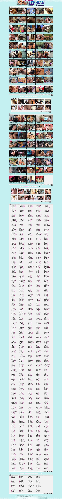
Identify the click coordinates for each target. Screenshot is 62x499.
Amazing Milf (12, 271)
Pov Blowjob (37, 408)
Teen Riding (45, 372)
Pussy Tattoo (37, 433)
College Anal (20, 323)
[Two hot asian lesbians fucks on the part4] (22, 74)
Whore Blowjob (46, 433)
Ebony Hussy (29, 476)
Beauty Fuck (12, 376)
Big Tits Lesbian (13, 420)
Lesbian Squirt (37, 206)
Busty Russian (21, 276)
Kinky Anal (29, 374)
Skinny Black (45, 261)
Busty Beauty (20, 268)
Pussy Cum (37, 425)
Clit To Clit (20, 310)
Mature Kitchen (37, 255)
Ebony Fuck (20, 421)
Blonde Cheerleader (13, 462)
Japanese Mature (29, 364)
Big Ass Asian (12, 386)
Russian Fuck (45, 215)
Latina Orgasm (29, 403)
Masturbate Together (38, 232)
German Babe (29, 236)
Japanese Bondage (30, 358)
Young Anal (45, 454)
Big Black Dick (13, 397)
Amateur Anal (12, 216)
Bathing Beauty (13, 350)
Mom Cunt (37, 310)
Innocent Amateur (30, 332)
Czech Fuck (20, 371)
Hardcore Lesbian (30, 294)
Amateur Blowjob (13, 220)
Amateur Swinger (13, 258)
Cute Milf (20, 365)
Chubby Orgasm (21, 299)
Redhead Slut (37, 455)
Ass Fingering (12, 335)
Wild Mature (45, 446)
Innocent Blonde (29, 333)
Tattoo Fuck (45, 327)
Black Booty (12, 434)
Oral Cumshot (37, 349)
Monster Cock (37, 318)
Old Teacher (37, 347)
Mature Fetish (37, 248)
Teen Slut (45, 374)
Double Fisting (21, 400)
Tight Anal (45, 389)
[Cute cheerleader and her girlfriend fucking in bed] (31, 31)
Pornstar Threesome (38, 407)
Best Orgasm (12, 385)
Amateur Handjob (13, 238)
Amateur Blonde (13, 219)
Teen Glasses (45, 358)
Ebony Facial (20, 420)
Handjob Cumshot (30, 288)
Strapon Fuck (45, 310)
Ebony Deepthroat (21, 419)
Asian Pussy (12, 329)
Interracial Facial (29, 343)
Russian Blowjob (46, 212)
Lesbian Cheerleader (30, 421)
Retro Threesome (38, 467)
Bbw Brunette (12, 357)
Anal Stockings (13, 298)
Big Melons (12, 413)
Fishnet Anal (29, 213)
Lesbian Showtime (30, 491)
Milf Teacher (37, 301)
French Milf (29, 229)
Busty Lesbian (21, 273)
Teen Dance (45, 346)
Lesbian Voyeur (37, 218)
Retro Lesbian (37, 463)
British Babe (20, 230)
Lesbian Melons (29, 444)
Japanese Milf (29, 365)
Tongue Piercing (46, 398)
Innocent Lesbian (30, 335)
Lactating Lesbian (30, 384)
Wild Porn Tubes (34, 194)
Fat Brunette (20, 449)
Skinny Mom (45, 269)
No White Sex (29, 480)
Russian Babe (45, 209)
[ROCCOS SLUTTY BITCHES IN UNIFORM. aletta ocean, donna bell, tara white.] (31, 147)
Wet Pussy (45, 430)
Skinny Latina (45, 265)
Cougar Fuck (20, 331)
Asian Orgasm (12, 325)
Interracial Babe (29, 338)
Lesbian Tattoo (37, 212)
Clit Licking (20, 307)
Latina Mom (29, 402)
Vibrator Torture (46, 412)
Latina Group (29, 398)
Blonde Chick (12, 463)
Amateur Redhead (13, 249)
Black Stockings (13, 449)
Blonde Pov (20, 211)
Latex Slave (29, 390)
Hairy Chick (29, 279)
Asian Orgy (12, 326)
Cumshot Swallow (21, 357)
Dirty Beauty (20, 385)
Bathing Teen (12, 351)
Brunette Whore (21, 261)
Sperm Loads (45, 301)
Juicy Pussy (29, 373)
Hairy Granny (29, 281)
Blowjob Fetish (21, 219)
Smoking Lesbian (46, 287)
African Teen (12, 215)
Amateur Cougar (13, 226)
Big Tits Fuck (12, 419)
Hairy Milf (29, 286)
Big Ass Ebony (13, 391)
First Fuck (29, 208)
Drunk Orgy (20, 408)
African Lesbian (13, 214)
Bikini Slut (12, 426)
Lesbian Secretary (30, 462)
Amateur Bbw (12, 218)
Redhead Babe (37, 446)
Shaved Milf (45, 247)
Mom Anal (37, 308)
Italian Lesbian (29, 352)
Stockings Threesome (46, 308)
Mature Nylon (37, 260)
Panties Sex (37, 368)
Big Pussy (12, 416)
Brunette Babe (21, 236)
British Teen (20, 234)
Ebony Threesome (21, 432)
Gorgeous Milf (29, 261)
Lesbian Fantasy (29, 428)
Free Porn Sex (38, 491)
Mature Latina (37, 256)
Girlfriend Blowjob (30, 246)
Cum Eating (20, 347)
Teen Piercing (45, 370)
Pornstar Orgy (37, 401)
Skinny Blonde (46, 262)
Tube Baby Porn (22, 485)
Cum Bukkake (21, 346)
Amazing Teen (12, 273)
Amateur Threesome (13, 260)
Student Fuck (45, 314)
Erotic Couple (20, 434)
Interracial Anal (29, 337)
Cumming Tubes (30, 481)
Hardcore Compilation (30, 293)
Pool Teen (37, 394)
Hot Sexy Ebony (30, 478)
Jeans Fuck (29, 370)
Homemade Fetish (30, 301)
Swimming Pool (46, 326)
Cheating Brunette (21, 286)
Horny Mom (29, 316)
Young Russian (46, 466)
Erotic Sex (20, 436)
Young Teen (45, 469)
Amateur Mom (12, 243)
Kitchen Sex (29, 382)
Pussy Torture (37, 435)
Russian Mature (46, 218)
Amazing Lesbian (13, 270)
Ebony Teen (20, 431)
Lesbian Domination (30, 427)
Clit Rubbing (20, 309)
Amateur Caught (13, 222)
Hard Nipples (29, 291)
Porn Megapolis (38, 485)
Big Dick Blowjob (13, 408)
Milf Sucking (37, 300)
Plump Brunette (37, 388)
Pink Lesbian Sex (38, 484)
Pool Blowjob (37, 390)
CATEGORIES (22, 96)
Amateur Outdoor (13, 247)
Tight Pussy (45, 393)
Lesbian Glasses (29, 434)
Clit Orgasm (20, 308)
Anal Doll (12, 285)
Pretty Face (37, 417)
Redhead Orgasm (38, 453)
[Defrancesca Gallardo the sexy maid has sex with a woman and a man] (31, 74)
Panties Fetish (37, 366)
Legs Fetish (29, 411)
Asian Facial (12, 315)
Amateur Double (13, 232)
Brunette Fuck (21, 248)
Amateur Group (13, 237)
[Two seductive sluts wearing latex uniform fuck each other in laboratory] (13, 121)
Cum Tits (20, 355)
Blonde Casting (13, 461)
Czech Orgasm (21, 375)
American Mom (13, 279)
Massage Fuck (37, 229)
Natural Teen (37, 333)
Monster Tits (37, 321)
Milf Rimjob (37, 294)
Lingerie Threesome (38, 227)
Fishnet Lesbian (29, 214)
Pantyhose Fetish (38, 369)
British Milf (20, 232)
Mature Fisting (37, 249)
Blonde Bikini (12, 460)
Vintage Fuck (45, 415)
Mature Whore (37, 274)
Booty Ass (20, 223)
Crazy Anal (20, 339)
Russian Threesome (46, 222)
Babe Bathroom (13, 342)
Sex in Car (45, 235)
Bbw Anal (12, 355)
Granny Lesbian (29, 265)
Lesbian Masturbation (30, 443)
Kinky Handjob (29, 376)
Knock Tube (21, 479)
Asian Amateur (13, 305)
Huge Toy (29, 331)
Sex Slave (45, 234)
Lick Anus (37, 222)
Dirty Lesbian (20, 389)
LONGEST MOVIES (35, 96)
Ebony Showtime (30, 477)
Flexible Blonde (29, 218)
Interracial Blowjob (30, 339)
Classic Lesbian (21, 304)
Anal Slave (12, 297)
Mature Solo (37, 267)
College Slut (20, 328)
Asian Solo (12, 331)
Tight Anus (45, 390)
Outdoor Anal (37, 357)
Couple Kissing (21, 336)
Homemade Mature (30, 303)
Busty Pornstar (21, 275)
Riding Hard (45, 205)
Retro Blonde (37, 460)
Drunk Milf (20, 407)
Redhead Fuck (37, 450)
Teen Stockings (46, 377)
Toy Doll (45, 399)
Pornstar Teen (37, 406)
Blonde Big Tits (13, 459)
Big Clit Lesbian (13, 400)
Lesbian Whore (37, 219)
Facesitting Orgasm (21, 441)
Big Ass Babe (12, 387)
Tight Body (45, 391)
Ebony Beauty (21, 416)
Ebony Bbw (20, 415)
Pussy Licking (37, 429)
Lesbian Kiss (29, 439)
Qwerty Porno (14, 194)
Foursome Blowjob (30, 223)
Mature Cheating (38, 242)
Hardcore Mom (29, 295)
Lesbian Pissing (29, 455)
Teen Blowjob (45, 339)
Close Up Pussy (21, 315)
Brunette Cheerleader (21, 242)
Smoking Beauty (46, 282)
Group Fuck (29, 270)
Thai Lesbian (45, 384)
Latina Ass (29, 392)
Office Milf (37, 343)
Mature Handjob (38, 252)
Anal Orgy (12, 294)
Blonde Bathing (13, 457)
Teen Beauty (45, 337)
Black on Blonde (13, 454)
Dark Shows (21, 489)
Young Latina (45, 464)
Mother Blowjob (38, 323)
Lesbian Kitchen (29, 440)
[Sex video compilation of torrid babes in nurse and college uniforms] (31, 83)
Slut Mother (45, 279)
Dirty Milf (20, 390)
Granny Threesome (30, 268)
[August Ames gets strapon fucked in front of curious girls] (13, 31)
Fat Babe (20, 447)
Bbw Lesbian (12, 360)
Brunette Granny (21, 249)
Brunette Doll (20, 246)
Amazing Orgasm (13, 272)
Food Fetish (29, 220)
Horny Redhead (29, 319)
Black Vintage (12, 452)
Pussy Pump (37, 432)
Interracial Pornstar (30, 349)
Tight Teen (45, 394)
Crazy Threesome (21, 345)
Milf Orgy (37, 291)
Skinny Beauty (45, 260)
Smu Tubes (21, 484)
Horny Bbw (29, 307)
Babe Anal (12, 340)
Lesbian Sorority (29, 469)
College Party (20, 326)
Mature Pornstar (37, 263)
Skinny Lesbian (46, 266)
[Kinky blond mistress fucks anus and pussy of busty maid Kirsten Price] (13, 164)
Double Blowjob (21, 398)
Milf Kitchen (37, 288)
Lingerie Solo (37, 226)
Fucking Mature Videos (31, 484)
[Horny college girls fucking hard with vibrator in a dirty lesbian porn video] (40, 74)
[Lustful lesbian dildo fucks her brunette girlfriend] (31, 22)
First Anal (29, 207)
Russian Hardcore (46, 216)
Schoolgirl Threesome (46, 226)
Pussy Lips (37, 430)
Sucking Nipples (46, 324)
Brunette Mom (21, 252)
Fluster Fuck (21, 110)
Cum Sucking (20, 354)
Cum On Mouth (21, 350)
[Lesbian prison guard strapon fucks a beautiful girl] (31, 164)
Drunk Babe (20, 403)
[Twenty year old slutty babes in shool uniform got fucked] (48, 31)
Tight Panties (45, 392)
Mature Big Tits (37, 239)
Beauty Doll (12, 375)
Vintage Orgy (45, 421)
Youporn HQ (48, 194)
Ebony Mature (21, 425)
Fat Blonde (20, 448)
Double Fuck (20, 401)
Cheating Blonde (21, 285)
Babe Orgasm (12, 346)
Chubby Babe (20, 293)
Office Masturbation (38, 342)
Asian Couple (12, 312)
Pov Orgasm (37, 411)
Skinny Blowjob (46, 263)
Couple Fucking (21, 335)
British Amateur (21, 229)
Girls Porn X (37, 488)
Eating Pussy (20, 412)
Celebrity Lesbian (21, 282)
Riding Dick (37, 469)
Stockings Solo (46, 307)
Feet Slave (20, 458)
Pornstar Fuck (37, 398)
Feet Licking (20, 457)
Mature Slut (37, 266)
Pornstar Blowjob (38, 396)
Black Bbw (12, 432)
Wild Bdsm (45, 441)
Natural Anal (37, 329)
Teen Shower (45, 373)
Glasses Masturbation (30, 257)
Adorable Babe (13, 206)
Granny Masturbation (30, 266)
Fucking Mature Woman (31, 485)
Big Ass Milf (12, 394)
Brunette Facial (21, 247)
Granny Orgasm (29, 267)
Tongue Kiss (45, 397)
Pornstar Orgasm (38, 400)
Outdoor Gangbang (38, 360)
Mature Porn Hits (38, 482)
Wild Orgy (45, 448)
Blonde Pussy (20, 212)
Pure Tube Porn (21, 481)
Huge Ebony (29, 325)
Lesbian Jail (29, 438)
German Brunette (30, 238)
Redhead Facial (37, 449)
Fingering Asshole (21, 469)
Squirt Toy (45, 303)
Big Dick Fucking (13, 410)
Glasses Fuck (29, 256)
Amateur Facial (13, 233)
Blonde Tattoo (21, 215)
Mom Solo (37, 315)
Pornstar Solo (37, 405)
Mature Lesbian (37, 257)
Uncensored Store (27, 194)
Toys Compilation (46, 401)
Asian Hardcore (13, 319)
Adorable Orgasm (13, 210)
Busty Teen (20, 277)
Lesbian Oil (29, 450)
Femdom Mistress (21, 461)
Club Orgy (20, 316)
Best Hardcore (12, 384)
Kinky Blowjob (29, 375)
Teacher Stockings (46, 331)
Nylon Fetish (37, 339)
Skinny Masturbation (46, 267)
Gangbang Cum (29, 234)
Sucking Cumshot (46, 322)
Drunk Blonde (21, 404)
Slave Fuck (45, 274)
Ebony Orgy (20, 428)
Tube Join (34, 104)
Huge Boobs (29, 322)
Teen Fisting (45, 356)
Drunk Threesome (21, 411)
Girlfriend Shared (30, 249)
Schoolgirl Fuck (46, 224)
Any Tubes (34, 200)
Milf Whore (37, 304)
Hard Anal (29, 289)
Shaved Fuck (45, 244)
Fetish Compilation (21, 465)
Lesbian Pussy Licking (30, 459)
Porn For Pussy (38, 489)
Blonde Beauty (12, 458)
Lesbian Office (29, 449)
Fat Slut (20, 455)
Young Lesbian (46, 465)
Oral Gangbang (37, 350)
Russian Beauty (46, 210)
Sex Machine (45, 232)
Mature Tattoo (37, 271)
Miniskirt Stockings (38, 307)
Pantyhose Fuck (37, 370)
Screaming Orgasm (46, 227)
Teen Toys (45, 382)
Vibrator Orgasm (46, 410)
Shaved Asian (45, 238)
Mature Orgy (37, 262)
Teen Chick (45, 342)
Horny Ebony (29, 312)
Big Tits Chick (12, 418)
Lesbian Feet (29, 429)
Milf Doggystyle (38, 282)
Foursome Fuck (29, 224)
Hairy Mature (29, 285)
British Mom (20, 233)
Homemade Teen (29, 305)
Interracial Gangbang (30, 344)
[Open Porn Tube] (48, 121)
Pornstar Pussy (37, 404)
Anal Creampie (13, 283)
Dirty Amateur (21, 383)
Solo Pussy (45, 295)
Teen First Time (46, 355)
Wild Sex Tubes (41, 194)
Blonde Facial (12, 466)
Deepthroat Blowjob (21, 378)
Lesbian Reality (29, 460)
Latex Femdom (29, 386)
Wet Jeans (45, 427)
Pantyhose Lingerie (38, 371)
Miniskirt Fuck (37, 305)
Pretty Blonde (37, 415)
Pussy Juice (37, 428)
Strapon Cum (45, 309)
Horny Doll (29, 311)
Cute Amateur (21, 358)
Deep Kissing (20, 377)
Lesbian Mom (29, 446)
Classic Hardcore (21, 303)
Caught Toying (21, 281)
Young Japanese (46, 463)
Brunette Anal (21, 235)
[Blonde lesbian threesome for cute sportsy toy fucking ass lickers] (22, 83)
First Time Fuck (29, 211)
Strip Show (45, 312)
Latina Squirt (29, 407)
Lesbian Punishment (30, 458)
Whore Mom (45, 436)
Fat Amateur (20, 446)
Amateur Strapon (13, 255)
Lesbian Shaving (29, 464)
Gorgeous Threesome (30, 262)
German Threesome (30, 243)
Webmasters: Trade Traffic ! (25, 498)
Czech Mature (21, 372)
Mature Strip (37, 269)
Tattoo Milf (45, 329)
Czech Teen (20, 376)
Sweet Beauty (45, 325)
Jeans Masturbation (30, 371)
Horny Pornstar (29, 318)
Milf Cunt (37, 281)
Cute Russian (20, 366)
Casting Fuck (20, 279)
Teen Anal (45, 333)
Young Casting (45, 460)
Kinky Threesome (30, 380)
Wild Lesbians (45, 445)
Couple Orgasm (21, 337)
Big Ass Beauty (13, 388)
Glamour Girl (29, 251)
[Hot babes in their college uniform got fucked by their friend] (13, 74)
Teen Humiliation (46, 361)
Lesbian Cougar (29, 424)
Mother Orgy (37, 326)
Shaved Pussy (45, 249)
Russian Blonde (46, 211)
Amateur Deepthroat (13, 229)
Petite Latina (37, 384)
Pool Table (37, 393)
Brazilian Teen (21, 228)
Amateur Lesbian (13, 241)
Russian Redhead (46, 221)
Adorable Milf (12, 209)
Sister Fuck (45, 256)
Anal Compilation (13, 282)
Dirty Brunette (21, 386)
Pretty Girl (37, 418)
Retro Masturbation (38, 464)
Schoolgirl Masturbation (47, 225)
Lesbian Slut (29, 467)
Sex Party (45, 233)
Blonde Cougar (13, 464)
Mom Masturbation (38, 312)
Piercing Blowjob (38, 386)
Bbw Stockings (13, 365)
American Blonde (13, 274)
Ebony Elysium (21, 491)
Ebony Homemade (21, 422)
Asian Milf (12, 324)
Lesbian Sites (29, 492)
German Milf (29, 241)
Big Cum (12, 406)
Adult (20, 200)
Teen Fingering (46, 354)
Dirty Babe (20, 384)
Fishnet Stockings (30, 216)
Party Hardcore (37, 374)
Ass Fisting (12, 336)
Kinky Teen (29, 379)
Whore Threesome (46, 438)
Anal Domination (13, 286)
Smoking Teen (45, 290)
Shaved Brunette (46, 242)
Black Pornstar (12, 444)
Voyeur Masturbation (46, 424)
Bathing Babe (12, 349)
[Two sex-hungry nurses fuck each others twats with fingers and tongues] (13, 173)
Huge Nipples (29, 328)
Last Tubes (28, 110)
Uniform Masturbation (46, 408)
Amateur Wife (12, 263)
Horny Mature (29, 315)
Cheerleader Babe (21, 291)
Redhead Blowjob (38, 447)
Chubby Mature (21, 297)
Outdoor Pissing (38, 363)
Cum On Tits (20, 352)
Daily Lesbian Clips (30, 482)
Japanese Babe (29, 356)
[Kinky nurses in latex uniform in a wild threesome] (40, 83)
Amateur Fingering (13, 234)
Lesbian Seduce (29, 463)
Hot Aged (29, 488)
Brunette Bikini (21, 240)
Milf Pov (37, 293)
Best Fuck (12, 383)
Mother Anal (37, 322)
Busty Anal (20, 265)
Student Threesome (46, 316)
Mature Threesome (38, 273)
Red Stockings (37, 444)
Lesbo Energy (38, 476)
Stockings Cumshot (46, 305)
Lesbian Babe (29, 415)
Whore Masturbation (46, 435)
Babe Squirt (12, 347)
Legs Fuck (29, 412)
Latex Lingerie (29, 388)
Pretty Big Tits (37, 414)
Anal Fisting (12, 288)
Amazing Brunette (13, 268)
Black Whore (12, 453)
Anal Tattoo (12, 300)
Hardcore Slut (29, 297)
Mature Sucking (37, 270)
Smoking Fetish (46, 285)
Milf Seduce (37, 295)
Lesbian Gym (29, 436)
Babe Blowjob (12, 343)
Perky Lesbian (37, 378)
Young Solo (45, 468)
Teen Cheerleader (46, 341)
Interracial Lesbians (30, 345)
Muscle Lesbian (37, 328)
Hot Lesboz (29, 489)
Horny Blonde (29, 308)
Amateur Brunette (13, 221)
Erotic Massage (21, 435)
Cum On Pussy (21, 351)
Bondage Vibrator (21, 222)
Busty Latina (20, 272)
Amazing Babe (12, 265)
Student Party (45, 315)
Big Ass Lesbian (13, 393)
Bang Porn (48, 104)
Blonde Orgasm (21, 209)
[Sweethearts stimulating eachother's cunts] (48, 173)
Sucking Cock (45, 321)
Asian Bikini (12, 310)
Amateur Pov (12, 248)
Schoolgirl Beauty (46, 223)
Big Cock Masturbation (13, 405)
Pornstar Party (37, 402)
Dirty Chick (20, 387)
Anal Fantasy (12, 287)
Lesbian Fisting (29, 432)
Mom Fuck (37, 311)
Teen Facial (45, 351)
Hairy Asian (29, 275)
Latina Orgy (29, 404)
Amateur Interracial (13, 240)
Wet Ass (45, 425)
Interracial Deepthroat (30, 341)
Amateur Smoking (13, 253)
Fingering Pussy (29, 206)
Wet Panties (45, 429)
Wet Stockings (45, 431)
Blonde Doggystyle (13, 465)
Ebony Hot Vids (22, 492)
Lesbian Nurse (29, 448)
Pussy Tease (37, 434)
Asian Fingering (13, 316)
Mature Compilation (38, 243)
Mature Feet (37, 247)
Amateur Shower (13, 252)
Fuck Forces (41, 110)
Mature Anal (37, 235)
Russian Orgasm (46, 220)
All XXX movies (27, 104)
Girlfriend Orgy (29, 247)
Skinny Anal (45, 258)
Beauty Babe (12, 372)
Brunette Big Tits (21, 239)
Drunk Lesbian (21, 406)
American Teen (13, 280)
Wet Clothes (45, 426)
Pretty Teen (37, 420)
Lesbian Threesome (38, 214)
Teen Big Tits (45, 338)
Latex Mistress (29, 389)
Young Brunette (46, 459)
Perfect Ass (37, 376)
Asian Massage (13, 321)
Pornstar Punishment (38, 403)
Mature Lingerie (38, 258)
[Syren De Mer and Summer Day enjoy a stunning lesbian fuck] (48, 83)
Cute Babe (20, 359)
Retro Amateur (37, 457)
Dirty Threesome (21, 394)
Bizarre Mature (12, 428)
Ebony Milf (20, 426)
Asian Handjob (13, 318)
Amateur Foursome (13, 235)
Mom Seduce (37, 314)
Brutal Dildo (20, 263)
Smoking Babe (45, 281)
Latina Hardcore (29, 399)
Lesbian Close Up (30, 422)
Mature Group (37, 251)
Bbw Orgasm (12, 363)
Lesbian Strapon (38, 208)
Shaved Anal (45, 237)
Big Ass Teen (12, 396)
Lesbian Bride (29, 420)
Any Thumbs (27, 200)
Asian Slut (12, 330)
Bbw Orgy (12, 364)
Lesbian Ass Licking (30, 414)
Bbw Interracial (13, 358)
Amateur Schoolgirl (13, 251)
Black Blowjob (12, 433)
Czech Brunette (21, 370)
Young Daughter (46, 462)
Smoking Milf (45, 288)
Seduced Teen (45, 230)
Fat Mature (20, 452)
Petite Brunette (37, 382)
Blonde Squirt (20, 214)
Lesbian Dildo (29, 425)
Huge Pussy (29, 329)
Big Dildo (12, 412)
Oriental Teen (37, 356)
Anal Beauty (12, 281)
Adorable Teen (12, 211)
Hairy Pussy (29, 287)
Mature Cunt (37, 244)
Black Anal (12, 429)
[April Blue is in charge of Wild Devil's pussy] (48, 147)
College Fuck (20, 324)
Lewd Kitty (37, 479)
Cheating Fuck (21, 287)
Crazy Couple (20, 340)
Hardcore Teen (29, 298)
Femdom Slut (20, 462)
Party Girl (37, 373)
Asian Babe (12, 307)
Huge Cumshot (29, 324)
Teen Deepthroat (46, 347)
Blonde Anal (12, 455)
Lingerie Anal (37, 225)
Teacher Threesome (46, 332)
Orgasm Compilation (38, 352)
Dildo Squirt (20, 382)
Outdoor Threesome (38, 364)
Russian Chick (45, 213)
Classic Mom (20, 305)
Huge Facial (29, 326)
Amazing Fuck (12, 269)
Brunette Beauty (21, 238)
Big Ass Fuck (12, 392)
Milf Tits (37, 302)
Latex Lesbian (29, 387)
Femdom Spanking (21, 463)
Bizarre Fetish (12, 427)
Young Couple (45, 461)
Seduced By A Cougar (46, 229)
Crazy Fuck (20, 342)
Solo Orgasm (45, 294)
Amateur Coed (12, 224)
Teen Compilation (46, 343)
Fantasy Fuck (20, 445)
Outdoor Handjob (38, 361)
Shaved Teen (45, 251)
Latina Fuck (29, 397)
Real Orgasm (37, 441)
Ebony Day (21, 490)
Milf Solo (37, 296)
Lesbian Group (29, 435)
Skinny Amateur (46, 257)
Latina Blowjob (29, 394)
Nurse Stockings (38, 336)
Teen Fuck (45, 357)
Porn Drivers (48, 110)
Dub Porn (14, 110)
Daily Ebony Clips (22, 488)
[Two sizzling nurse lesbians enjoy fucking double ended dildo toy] (40, 57)
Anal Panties (12, 295)
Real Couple (37, 438)
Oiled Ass (37, 345)
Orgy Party (37, 354)
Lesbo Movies (38, 477)
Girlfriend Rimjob (30, 248)
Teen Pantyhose (46, 368)
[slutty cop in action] (22, 48)
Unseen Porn (14, 104)
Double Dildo (20, 399)
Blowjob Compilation (21, 218)
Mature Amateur (38, 234)
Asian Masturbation (13, 322)
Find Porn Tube (38, 492)
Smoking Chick (46, 284)
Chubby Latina (21, 296)
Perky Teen (37, 379)
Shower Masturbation (46, 254)
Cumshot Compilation (21, 356)
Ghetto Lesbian (29, 244)
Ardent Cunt (41, 104)
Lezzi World (37, 481)
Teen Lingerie (45, 363)
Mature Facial (37, 246)
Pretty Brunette (37, 416)
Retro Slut (37, 466)
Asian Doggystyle (13, 314)
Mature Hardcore (38, 253)
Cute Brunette (20, 361)
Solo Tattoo (45, 296)
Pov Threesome (37, 413)
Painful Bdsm (37, 365)
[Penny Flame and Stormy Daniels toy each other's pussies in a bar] (22, 138)
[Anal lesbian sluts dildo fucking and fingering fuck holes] (48, 57)
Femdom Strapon (21, 464)
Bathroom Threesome (13, 354)
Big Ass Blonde (13, 389)
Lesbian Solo (29, 468)
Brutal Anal (20, 262)
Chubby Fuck (20, 295)
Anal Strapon (12, 299)
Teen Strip (45, 378)
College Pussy (21, 327)
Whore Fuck (45, 434)
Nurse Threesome (38, 337)
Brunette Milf (20, 251)
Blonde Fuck (12, 468)
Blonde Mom (20, 208)
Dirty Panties (20, 391)
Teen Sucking (45, 379)
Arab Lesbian (12, 304)
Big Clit (12, 399)
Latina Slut (29, 405)
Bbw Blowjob (12, 356)
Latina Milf (29, 401)
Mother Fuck (37, 324)
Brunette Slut (20, 256)
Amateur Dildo (12, 230)
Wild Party (45, 449)
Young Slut (45, 467)
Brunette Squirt (21, 258)
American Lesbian (13, 277)
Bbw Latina (12, 359)
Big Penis (12, 415)
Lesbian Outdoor (29, 452)
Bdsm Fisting (12, 368)
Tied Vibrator (45, 388)
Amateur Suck (12, 257)
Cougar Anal (20, 330)
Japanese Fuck (29, 359)
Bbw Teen (12, 366)
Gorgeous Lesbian (30, 260)
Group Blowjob (29, 269)
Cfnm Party (20, 284)
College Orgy (20, 325)
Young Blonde (45, 458)
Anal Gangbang (13, 291)
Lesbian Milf (29, 445)
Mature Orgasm (37, 261)
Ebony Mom (20, 427)
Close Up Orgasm (21, 314)
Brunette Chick (21, 243)
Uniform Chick (46, 406)
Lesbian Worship (38, 220)
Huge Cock (29, 323)
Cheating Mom (21, 289)
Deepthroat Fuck (21, 379)
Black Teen (12, 450)
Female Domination (21, 459)
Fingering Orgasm (30, 205)
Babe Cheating (12, 344)
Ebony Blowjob (21, 417)
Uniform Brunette (46, 405)
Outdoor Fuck (37, 359)
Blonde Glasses (13, 469)
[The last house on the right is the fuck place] (40, 147)
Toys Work (45, 402)
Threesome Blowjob (46, 385)
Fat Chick (20, 450)
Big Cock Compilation (13, 403)
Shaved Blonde (46, 241)
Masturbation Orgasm (38, 233)
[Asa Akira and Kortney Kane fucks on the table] (13, 138)
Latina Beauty (29, 393)
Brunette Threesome (21, 260)
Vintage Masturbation (46, 417)
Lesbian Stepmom (38, 207)
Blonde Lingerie (21, 207)
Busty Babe (20, 267)
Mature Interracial (38, 254)
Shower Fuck (45, 253)
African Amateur (13, 212)
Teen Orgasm (45, 366)
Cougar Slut (20, 333)
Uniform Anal (45, 404)
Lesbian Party (29, 454)
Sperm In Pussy (46, 300)
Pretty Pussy (37, 419)
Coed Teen (20, 322)
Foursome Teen (29, 225)
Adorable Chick (13, 208)
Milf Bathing (37, 277)
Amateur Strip (12, 256)
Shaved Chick (45, 243)
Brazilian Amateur (21, 226)
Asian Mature (12, 323)
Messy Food (37, 275)
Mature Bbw (37, 236)
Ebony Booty (20, 418)
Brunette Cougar (21, 244)
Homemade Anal (29, 300)
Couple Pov (20, 338)
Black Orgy (12, 443)
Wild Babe (45, 440)
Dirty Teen (20, 393)
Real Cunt (37, 439)
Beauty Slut (12, 379)
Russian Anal (45, 208)
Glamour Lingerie (30, 253)
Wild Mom (45, 447)
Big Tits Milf (12, 421)
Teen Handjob (45, 360)
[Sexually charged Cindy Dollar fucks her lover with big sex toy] (22, 31)
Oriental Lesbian (38, 355)
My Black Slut (30, 479)
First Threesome (29, 210)
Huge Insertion (29, 327)
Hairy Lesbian (29, 283)
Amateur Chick (13, 223)
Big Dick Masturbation (13, 411)
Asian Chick (12, 311)
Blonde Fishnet (13, 467)
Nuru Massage (37, 338)
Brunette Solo (20, 257)
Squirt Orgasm (45, 302)
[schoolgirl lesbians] (48, 48)
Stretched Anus (46, 311)
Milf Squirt (37, 297)
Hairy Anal (29, 274)
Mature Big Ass (37, 238)
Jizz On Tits (29, 372)
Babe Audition (12, 341)
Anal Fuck (12, 290)
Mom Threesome (38, 316)
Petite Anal (37, 380)
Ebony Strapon (21, 430)
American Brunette (13, 275)
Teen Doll (45, 349)
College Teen (20, 329)
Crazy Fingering (21, 341)
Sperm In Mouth (46, 299)
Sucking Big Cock (46, 319)
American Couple (13, 276)
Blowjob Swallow (21, 220)
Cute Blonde (20, 360)
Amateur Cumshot (13, 227)
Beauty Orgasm (13, 377)
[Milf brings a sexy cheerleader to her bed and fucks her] (13, 22)
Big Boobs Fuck (13, 398)
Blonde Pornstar (21, 210)
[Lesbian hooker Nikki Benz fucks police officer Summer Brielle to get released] (13, 83)
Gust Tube (41, 200)
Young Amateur (46, 453)
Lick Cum (37, 223)
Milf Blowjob (37, 279)
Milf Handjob (37, 287)
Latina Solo (29, 406)
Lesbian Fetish (29, 430)
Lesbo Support (38, 478)
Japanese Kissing (29, 361)
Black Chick (12, 435)
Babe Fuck (12, 345)
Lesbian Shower (29, 465)
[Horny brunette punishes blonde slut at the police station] (31, 48)
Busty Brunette (21, 269)
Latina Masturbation (30, 400)
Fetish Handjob (21, 466)
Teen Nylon (45, 365)
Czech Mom (20, 374)
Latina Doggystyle (30, 396)
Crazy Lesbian (21, 343)
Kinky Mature (29, 378)
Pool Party (37, 391)
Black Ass (12, 430)
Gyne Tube (48, 200)
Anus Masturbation (13, 303)
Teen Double (45, 350)
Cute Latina (20, 363)
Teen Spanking (46, 376)
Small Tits (45, 280)
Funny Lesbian (29, 232)
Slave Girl (45, 275)
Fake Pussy (20, 443)
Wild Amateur (45, 439)
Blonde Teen (20, 216)
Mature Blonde (37, 240)
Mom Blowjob (37, 309)
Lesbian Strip (37, 209)
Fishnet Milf (29, 215)
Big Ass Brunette (13, 390)
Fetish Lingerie (21, 467)
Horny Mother (29, 317)
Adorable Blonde (13, 207)
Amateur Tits (12, 261)
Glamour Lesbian (30, 252)
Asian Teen (12, 333)
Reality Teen (37, 443)
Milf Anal (37, 276)
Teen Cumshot (45, 344)
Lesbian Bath (29, 416)
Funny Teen (29, 233)
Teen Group (45, 359)
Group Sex (29, 272)
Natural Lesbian (37, 330)
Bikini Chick (12, 424)
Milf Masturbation (38, 289)
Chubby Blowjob (21, 294)
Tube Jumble (21, 194)
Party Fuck (37, 372)
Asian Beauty (12, 308)
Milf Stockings (37, 298)
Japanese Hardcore (30, 360)
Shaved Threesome (46, 252)
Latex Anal (29, 385)
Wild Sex (45, 450)
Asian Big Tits (12, 309)
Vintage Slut (45, 422)
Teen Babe (45, 335)
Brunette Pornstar (21, 254)
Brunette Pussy (21, 255)
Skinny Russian (46, 271)
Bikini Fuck (12, 425)
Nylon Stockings (38, 341)
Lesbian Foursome (30, 433)
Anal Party (12, 296)
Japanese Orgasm (30, 366)
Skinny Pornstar (46, 270)
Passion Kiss (37, 375)
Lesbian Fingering (30, 431)
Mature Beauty (37, 237)
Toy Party (45, 400)
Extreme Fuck (21, 440)
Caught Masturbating (21, 280)
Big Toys (12, 422)
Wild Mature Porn (38, 487)
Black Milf (12, 440)
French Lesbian (29, 228)
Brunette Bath (20, 237)
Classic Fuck (20, 302)
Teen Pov (45, 371)
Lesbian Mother (29, 447)
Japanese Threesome (30, 368)
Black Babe (12, 431)
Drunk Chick (20, 405)
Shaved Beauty (46, 240)
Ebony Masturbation (21, 424)
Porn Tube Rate (21, 480)
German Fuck (29, 239)
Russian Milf (45, 219)
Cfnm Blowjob (21, 283)
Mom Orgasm (37, 313)
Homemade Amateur (30, 299)
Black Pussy (12, 446)
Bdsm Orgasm (12, 369)
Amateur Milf (12, 242)
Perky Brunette (37, 377)
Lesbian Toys (37, 216)
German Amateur (30, 235)
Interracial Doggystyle (30, 342)
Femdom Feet (20, 460)
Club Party (20, 317)
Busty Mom (20, 274)
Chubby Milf (20, 298)
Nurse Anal (37, 335)
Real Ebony (37, 440)
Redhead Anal (37, 445)
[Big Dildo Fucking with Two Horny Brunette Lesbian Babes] (31, 173)
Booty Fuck (20, 225)
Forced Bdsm (29, 222)
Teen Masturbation (46, 364)
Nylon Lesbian (37, 340)
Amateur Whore (13, 262)
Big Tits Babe (12, 417)
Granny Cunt (29, 263)
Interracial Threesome (30, 351)
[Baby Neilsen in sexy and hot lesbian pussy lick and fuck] (31, 121)
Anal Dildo (12, 284)
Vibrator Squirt (46, 411)
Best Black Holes (22, 487)
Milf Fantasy (37, 283)
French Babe (29, 227)
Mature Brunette (38, 241)
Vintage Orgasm (46, 420)
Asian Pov (12, 328)
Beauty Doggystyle (13, 374)
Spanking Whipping (46, 298)
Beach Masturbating (13, 371)
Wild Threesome (46, 452)
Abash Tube (14, 200)
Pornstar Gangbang (38, 399)
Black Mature (12, 439)
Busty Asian (20, 266)
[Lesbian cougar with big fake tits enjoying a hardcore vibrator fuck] (22, 173)
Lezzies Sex (37, 480)
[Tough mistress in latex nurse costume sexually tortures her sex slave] (40, 22)
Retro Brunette (37, 461)
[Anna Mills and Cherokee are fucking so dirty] (40, 31)
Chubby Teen (20, 301)
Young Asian (45, 455)
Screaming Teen (46, 228)
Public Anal (37, 421)
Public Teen (37, 424)
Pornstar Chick (37, 397)
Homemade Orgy (30, 304)
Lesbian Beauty (29, 418)
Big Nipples (12, 414)
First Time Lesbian (30, 212)
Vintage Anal (45, 413)
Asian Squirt (12, 332)
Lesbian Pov (29, 457)
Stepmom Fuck (46, 304)
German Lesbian (29, 240)
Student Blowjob (46, 313)
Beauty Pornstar (13, 378)
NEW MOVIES (31, 96)
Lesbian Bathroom (30, 417)
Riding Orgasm (46, 206)
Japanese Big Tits (30, 357)
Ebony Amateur (21, 413)
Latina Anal (29, 391)
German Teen (29, 242)
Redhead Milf (37, 452)
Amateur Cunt (12, 228)
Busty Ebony (20, 270)
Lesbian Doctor (29, 426)
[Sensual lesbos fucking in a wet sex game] (22, 164)
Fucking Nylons (30, 486)
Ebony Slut (20, 429)
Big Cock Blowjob (13, 402)
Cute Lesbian (20, 364)
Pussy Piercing (37, 431)
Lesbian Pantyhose (30, 453)
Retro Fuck (37, 462)
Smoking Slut (45, 289)
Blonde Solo (20, 213)
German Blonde (29, 237)
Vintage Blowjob (46, 414)
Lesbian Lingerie (29, 441)
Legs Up (29, 413)
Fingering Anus (21, 468)
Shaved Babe (45, 239)
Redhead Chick (37, 448)
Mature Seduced (38, 265)
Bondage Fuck (21, 221)
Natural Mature (37, 331)
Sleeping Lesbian (46, 277)
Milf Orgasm (37, 290)
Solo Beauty (45, 291)
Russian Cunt (45, 214)
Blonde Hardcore (21, 205)
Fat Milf (20, 453)
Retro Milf (37, 465)
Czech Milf (20, 373)
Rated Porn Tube (22, 482)
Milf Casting (37, 280)
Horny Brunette (29, 309)
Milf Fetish (37, 284)
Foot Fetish (29, 221)
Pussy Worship (37, 436)
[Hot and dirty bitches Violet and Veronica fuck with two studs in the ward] (22, 147)
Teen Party (45, 369)
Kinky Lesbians (29, 377)
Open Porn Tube (21, 104)
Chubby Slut (20, 300)
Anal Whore (12, 302)
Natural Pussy (37, 332)
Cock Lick (20, 319)
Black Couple (12, 436)
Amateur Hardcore (13, 239)
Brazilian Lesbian (21, 227)
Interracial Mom (29, 347)
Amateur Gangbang (13, 236)
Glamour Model (29, 254)
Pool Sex (37, 392)
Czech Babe (20, 368)
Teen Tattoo (45, 380)
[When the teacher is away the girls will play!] (48, 22)
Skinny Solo (45, 272)
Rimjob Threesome (46, 207)
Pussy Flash (37, 427)
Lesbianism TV (30, 490)
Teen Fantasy (45, 352)
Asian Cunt (12, 313)
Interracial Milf (29, 346)
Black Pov (12, 445)
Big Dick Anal (12, 407)
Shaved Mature (46, 246)
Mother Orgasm (37, 325)
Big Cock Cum (13, 404)
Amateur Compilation (13, 225)
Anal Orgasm (12, 293)
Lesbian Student (38, 210)
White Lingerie (46, 432)
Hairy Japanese (29, 282)
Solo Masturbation (46, 293)
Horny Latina (29, 314)
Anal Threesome (13, 301)
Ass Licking (12, 338)
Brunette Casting (21, 241)
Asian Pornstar (12, 327)
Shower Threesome (46, 255)
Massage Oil (37, 230)
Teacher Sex (45, 330)
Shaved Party (45, 248)
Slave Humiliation (46, 276)
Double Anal (20, 397)
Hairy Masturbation (30, 284)
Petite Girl (37, 383)
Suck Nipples (45, 317)
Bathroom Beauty (13, 352)
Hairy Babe (29, 276)
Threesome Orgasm (46, 387)
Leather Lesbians (29, 410)
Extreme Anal (20, 438)
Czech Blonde (21, 369)
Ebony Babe (20, 414)
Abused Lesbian (13, 205)
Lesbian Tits (37, 215)
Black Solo (12, 448)
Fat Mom (20, 454)
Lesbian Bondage (30, 419)
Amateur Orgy (12, 246)
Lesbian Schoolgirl (30, 461)
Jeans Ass (29, 369)
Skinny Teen (45, 273)
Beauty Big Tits (13, 373)
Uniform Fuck (45, 407)
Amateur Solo (12, 254)
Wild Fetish (45, 444)
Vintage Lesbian (46, 416)
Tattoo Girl (45, 328)
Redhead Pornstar (38, 454)
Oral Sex (37, 351)
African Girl (12, 213)
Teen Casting (45, 340)
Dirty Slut (20, 392)
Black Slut (12, 447)
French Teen (29, 230)
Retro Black (37, 459)
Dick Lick (20, 380)
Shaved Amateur (46, 236)
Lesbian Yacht (37, 221)
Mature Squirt (37, 268)
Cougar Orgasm (21, 332)
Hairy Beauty (29, 277)
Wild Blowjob (45, 443)
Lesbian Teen (37, 213)
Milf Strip (37, 299)
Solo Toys (45, 297)
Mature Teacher (37, 272)
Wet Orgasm (45, 428)
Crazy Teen (20, 344)
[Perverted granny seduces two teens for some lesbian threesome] (31, 138)
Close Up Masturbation (22, 313)
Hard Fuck (29, 290)
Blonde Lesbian (21, 206)
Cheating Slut (20, 290)
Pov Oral (37, 410)
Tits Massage (45, 396)
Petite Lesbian (37, 385)
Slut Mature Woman (38, 486)
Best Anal (12, 380)
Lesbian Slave (29, 466)
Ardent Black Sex (22, 486)
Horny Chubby (29, 310)
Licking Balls (37, 224)
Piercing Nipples (38, 387)
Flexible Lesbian (29, 219)
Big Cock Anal (13, 401)
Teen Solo (45, 375)
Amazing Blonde (13, 267)
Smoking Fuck (45, 286)
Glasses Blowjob (29, 255)
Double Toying (21, 402)
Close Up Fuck (21, 311)
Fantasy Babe (20, 444)
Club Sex (20, 318)
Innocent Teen (29, 336)
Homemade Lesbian (30, 302)
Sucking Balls (45, 318)
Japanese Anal (29, 354)
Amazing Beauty (13, 266)
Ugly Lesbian (45, 403)
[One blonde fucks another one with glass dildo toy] (31, 57)
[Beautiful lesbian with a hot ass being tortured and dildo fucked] (40, 121)
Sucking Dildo (45, 323)
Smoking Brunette (46, 283)
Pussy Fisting (37, 426)
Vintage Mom (45, 419)
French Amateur (29, 226)
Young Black (45, 457)
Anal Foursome (13, 289)
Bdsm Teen (12, 370)
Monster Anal (37, 317)
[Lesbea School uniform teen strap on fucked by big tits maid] (40, 48)
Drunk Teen (20, 410)
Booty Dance (20, 224)
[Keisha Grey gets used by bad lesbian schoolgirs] (48, 74)
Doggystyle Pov (21, 396)
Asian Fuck (12, 317)
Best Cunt (12, 382)
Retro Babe (37, 458)
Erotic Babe (20, 433)
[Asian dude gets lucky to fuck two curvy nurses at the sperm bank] (22, 57)
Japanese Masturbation (30, 363)
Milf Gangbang (37, 286)
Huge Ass (29, 321)
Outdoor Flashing (38, 358)
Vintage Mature (46, 418)
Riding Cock (37, 468)
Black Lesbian (12, 438)
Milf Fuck (37, 285)
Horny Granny (29, 313)
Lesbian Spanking (38, 205)
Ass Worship (12, 339)
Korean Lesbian (29, 383)
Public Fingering (38, 422)
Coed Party (20, 321)
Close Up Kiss (21, 312)
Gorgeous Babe (29, 258)
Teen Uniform (45, 383)
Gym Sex (29, 273)
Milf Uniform (37, 303)
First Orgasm (29, 209)
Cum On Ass (20, 349)
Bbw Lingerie (12, 361)
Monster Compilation (38, 319)
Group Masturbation (30, 271)
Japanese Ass (29, 355)
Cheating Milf (20, 288)
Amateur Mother (13, 244)
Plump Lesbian (37, 389)
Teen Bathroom (46, 336)
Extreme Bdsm (21, 439)
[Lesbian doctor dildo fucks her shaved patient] (40, 138)
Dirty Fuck (20, 388)
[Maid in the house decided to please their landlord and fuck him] (22, 121)
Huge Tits (29, 330)
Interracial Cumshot (30, 340)
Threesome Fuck (46, 386)
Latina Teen (29, 408)
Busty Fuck (20, 271)
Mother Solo (37, 327)
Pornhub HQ (34, 110)
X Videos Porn (38, 490)
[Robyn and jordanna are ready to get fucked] (13, 57)
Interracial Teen (29, 350)
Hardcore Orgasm (30, 296)
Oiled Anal (37, 344)
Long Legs (37, 228)
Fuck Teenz (29, 487)
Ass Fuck (12, 337)
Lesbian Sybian (37, 211)
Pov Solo (37, 412)
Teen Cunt (45, 345)
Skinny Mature (45, 268)
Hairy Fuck (29, 280)
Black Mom (12, 441)
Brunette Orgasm (21, 253)
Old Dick (37, 346)
